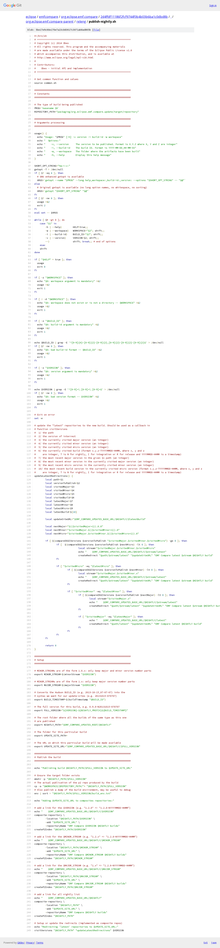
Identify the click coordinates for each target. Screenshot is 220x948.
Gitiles (20, 942)
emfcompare (48, 17)
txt (206, 942)
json (214, 942)
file (96, 29)
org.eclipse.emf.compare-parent (50, 21)
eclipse (31, 17)
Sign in (213, 5)
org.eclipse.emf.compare (79, 17)
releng (81, 21)
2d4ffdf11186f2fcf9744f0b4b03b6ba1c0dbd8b (134, 17)
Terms (39, 942)
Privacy (30, 942)
